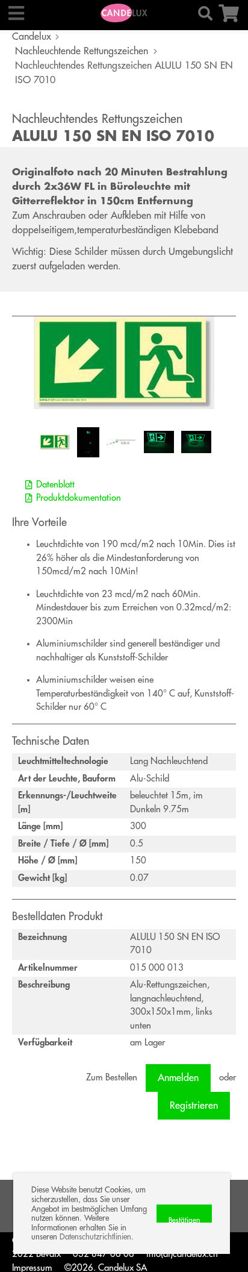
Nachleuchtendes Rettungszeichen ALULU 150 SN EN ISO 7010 (124, 73)
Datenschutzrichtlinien (95, 1237)
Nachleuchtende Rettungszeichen (81, 51)
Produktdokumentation (78, 498)
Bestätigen (184, 1220)
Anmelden (178, 1078)
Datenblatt (55, 484)
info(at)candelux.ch (182, 1254)
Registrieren (194, 1106)
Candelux (31, 37)
